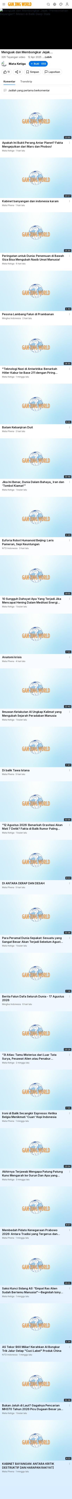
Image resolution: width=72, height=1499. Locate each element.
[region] (36, 29)
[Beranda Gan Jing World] (19, 4)
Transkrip (26, 81)
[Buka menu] (4, 4)
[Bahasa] (54, 4)
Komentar (9, 81)
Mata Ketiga (17, 63)
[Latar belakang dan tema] (61, 4)
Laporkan (54, 71)
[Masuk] (67, 4)
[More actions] (69, 142)
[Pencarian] (48, 4)
